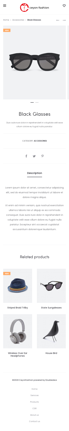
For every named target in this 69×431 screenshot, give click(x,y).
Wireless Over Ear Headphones (17, 354)
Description (34, 173)
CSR (34, 408)
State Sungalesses (51, 307)
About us (34, 415)
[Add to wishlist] (28, 273)
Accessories (18, 20)
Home (6, 20)
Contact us (34, 421)
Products (34, 402)
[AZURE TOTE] (57, 20)
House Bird (51, 353)
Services (34, 395)
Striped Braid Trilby (17, 307)
